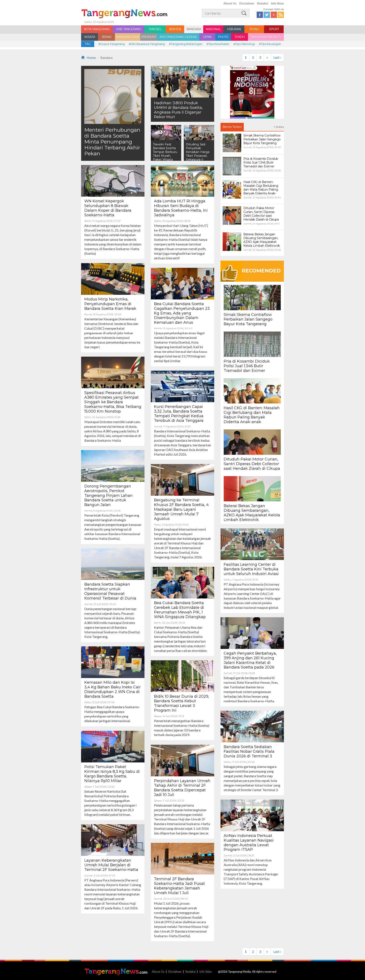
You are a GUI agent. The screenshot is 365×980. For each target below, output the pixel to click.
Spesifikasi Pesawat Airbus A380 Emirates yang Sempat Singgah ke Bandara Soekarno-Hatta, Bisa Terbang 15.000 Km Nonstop (112, 402)
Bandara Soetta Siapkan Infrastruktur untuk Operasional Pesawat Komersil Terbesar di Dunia (110, 591)
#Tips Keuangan (270, 44)
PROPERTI (148, 37)
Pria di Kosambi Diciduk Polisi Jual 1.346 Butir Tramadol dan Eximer (247, 366)
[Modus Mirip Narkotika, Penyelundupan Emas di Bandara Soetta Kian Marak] (112, 278)
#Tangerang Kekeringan (185, 44)
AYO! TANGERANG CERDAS (178, 37)
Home (91, 57)
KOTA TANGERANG (97, 29)
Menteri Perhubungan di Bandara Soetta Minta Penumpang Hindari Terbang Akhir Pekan (112, 142)
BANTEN (175, 29)
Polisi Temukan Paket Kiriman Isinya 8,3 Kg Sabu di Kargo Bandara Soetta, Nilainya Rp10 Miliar (112, 774)
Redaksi (262, 3)
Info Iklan (277, 3)
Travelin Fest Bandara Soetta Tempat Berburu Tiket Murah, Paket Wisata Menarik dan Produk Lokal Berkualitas (165, 157)
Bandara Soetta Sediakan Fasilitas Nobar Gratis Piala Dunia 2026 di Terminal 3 (249, 751)
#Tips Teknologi (244, 44)
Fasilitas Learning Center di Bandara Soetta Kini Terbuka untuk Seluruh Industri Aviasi (251, 569)
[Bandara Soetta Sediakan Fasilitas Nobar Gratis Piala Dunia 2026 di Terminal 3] (252, 726)
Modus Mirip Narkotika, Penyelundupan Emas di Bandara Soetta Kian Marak (110, 304)
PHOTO (223, 37)
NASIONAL (213, 29)
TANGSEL (155, 29)
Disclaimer (246, 3)
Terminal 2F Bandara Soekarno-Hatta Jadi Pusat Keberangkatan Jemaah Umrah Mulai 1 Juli (179, 886)
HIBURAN (234, 29)
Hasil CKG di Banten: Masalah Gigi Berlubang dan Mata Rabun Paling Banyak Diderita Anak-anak (252, 415)
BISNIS (106, 37)
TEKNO (254, 29)
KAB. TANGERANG (128, 29)
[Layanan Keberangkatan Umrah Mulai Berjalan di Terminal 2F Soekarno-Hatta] (112, 840)
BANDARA (194, 29)
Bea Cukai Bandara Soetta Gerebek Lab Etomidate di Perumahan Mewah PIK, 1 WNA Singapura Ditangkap (180, 610)
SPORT (274, 29)
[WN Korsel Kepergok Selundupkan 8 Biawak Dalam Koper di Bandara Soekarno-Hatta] (112, 180)
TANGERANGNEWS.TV (265, 37)
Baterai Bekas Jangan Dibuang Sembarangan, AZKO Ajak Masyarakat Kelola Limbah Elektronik (252, 513)
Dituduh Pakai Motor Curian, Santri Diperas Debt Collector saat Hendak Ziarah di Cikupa (252, 464)
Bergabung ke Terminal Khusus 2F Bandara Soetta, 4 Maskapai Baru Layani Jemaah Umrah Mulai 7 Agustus (181, 509)
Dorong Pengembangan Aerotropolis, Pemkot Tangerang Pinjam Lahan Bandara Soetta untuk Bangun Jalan (108, 495)
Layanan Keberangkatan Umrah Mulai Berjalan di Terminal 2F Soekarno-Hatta (111, 865)
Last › (277, 57)
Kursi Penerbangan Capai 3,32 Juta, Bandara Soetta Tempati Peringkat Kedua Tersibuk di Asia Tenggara (178, 413)
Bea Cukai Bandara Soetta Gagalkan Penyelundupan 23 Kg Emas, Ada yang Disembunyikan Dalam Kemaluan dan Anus (182, 313)
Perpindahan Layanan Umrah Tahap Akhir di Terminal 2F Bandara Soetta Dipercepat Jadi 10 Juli (182, 787)
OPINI (207, 37)
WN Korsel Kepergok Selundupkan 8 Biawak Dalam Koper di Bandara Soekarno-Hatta (107, 208)
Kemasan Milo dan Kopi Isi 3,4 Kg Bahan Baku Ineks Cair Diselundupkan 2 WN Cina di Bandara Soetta (112, 689)
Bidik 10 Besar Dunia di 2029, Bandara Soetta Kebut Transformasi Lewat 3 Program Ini (181, 703)
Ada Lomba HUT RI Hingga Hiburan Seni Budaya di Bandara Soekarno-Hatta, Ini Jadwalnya (181, 208)
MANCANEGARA (127, 37)
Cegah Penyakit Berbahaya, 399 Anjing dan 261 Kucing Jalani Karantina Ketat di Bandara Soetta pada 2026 (250, 660)
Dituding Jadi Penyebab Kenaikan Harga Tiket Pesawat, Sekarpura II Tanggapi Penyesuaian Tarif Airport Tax (199, 157)
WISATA (89, 37)
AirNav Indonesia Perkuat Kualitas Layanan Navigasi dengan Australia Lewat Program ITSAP (249, 842)
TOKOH (239, 37)
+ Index (279, 127)
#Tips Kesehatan (218, 44)
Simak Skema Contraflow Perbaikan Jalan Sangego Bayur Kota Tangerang (248, 319)
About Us (230, 3)
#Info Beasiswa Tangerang (147, 44)
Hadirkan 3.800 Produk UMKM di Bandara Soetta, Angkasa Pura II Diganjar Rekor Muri (178, 110)
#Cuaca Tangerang (111, 44)
